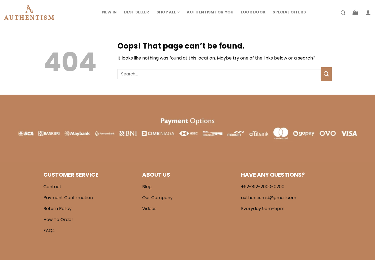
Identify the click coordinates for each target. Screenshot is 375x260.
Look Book (253, 12)
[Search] (343, 13)
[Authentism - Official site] (31, 12)
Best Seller (136, 12)
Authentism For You (210, 12)
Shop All (166, 12)
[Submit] (326, 74)
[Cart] (355, 12)
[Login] (368, 12)
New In (109, 12)
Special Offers (289, 12)
